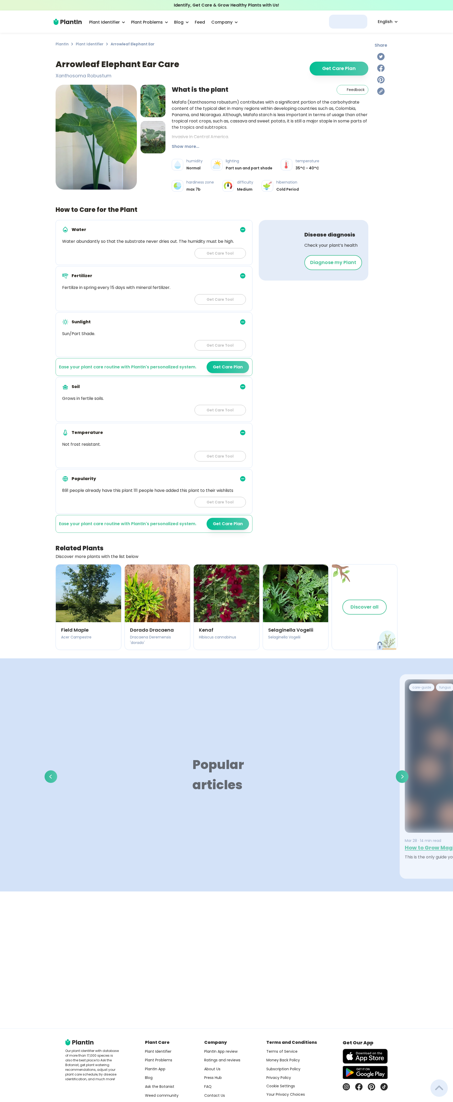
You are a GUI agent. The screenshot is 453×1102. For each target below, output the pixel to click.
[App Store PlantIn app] (365, 1056)
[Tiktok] (384, 1086)
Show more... (185, 146)
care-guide (421, 687)
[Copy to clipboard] (381, 91)
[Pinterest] (381, 79)
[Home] (67, 22)
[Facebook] (381, 68)
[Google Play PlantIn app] (365, 1072)
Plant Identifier (90, 44)
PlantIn (62, 44)
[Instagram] (346, 1086)
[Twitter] (381, 56)
